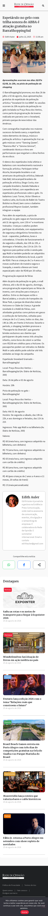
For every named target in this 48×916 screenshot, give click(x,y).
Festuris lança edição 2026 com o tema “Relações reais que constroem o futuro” (22, 702)
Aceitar (25, 912)
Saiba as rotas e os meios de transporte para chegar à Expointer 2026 (24, 614)
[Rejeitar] (44, 906)
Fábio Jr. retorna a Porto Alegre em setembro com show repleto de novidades (23, 841)
